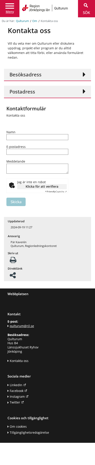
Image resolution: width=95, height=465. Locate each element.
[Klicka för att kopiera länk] (13, 276)
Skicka (16, 201)
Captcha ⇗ (57, 191)
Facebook (16, 391)
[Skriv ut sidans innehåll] (13, 261)
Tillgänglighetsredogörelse (29, 432)
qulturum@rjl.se (22, 326)
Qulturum (22, 21)
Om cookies (18, 426)
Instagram (17, 396)
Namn (10, 132)
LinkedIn (16, 385)
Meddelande (15, 161)
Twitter (15, 402)
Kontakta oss (19, 361)
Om (34, 21)
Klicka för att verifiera (42, 186)
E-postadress (16, 147)
